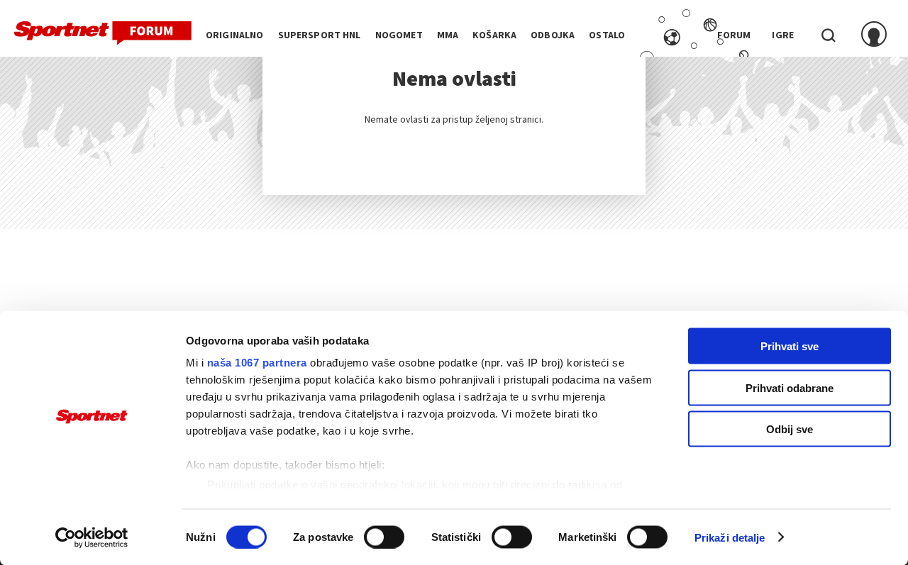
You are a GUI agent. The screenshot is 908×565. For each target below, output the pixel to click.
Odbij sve (789, 429)
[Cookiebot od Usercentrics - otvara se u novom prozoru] (92, 537)
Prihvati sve (789, 346)
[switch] (384, 536)
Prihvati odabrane (790, 387)
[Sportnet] (103, 33)
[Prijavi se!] (874, 35)
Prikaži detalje (729, 537)
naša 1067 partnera (257, 363)
